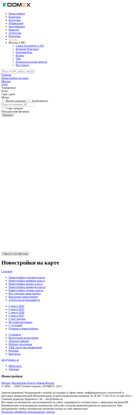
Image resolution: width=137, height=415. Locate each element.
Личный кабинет (19, 341)
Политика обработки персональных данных (28, 411)
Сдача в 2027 (16, 315)
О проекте (15, 334)
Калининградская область (31, 61)
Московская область (23, 382)
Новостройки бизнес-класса (26, 283)
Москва (6, 382)
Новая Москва (45, 382)
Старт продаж (17, 318)
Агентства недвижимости (24, 299)
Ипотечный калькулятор (23, 337)
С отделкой (15, 325)
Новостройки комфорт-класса (27, 280)
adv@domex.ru (10, 359)
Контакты (15, 353)
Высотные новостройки (23, 296)
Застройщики (17, 26)
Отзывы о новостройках (23, 328)
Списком (6, 271)
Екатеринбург (24, 52)
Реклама (14, 350)
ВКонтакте (15, 366)
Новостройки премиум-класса (27, 287)
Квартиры (15, 16)
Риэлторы (15, 36)
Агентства (15, 32)
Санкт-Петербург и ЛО (30, 45)
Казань (20, 55)
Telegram (14, 369)
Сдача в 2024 (16, 306)
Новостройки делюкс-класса (26, 290)
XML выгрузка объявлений (25, 347)
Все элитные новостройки (25, 293)
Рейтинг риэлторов (20, 344)
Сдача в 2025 (16, 309)
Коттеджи (15, 20)
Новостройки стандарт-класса (27, 277)
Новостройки (17, 13)
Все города (22, 65)
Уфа (18, 58)
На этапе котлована (20, 322)
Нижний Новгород (27, 49)
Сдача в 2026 (16, 312)
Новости (14, 29)
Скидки (13, 39)
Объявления (16, 23)
